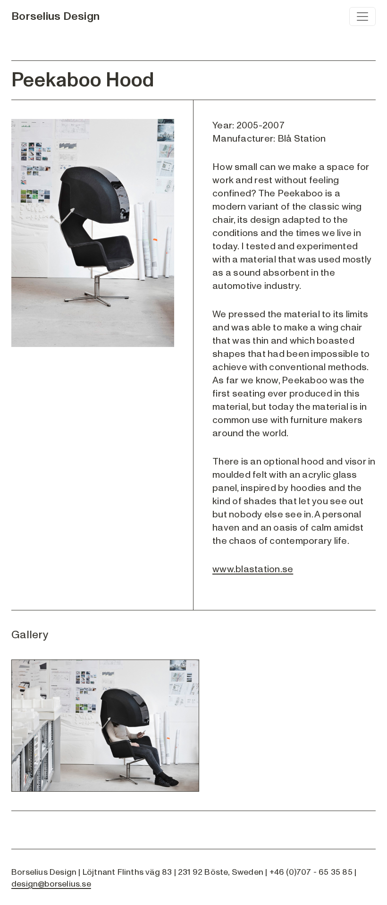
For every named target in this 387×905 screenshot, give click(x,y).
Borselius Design (55, 16)
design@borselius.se (51, 884)
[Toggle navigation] (362, 16)
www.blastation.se (252, 569)
